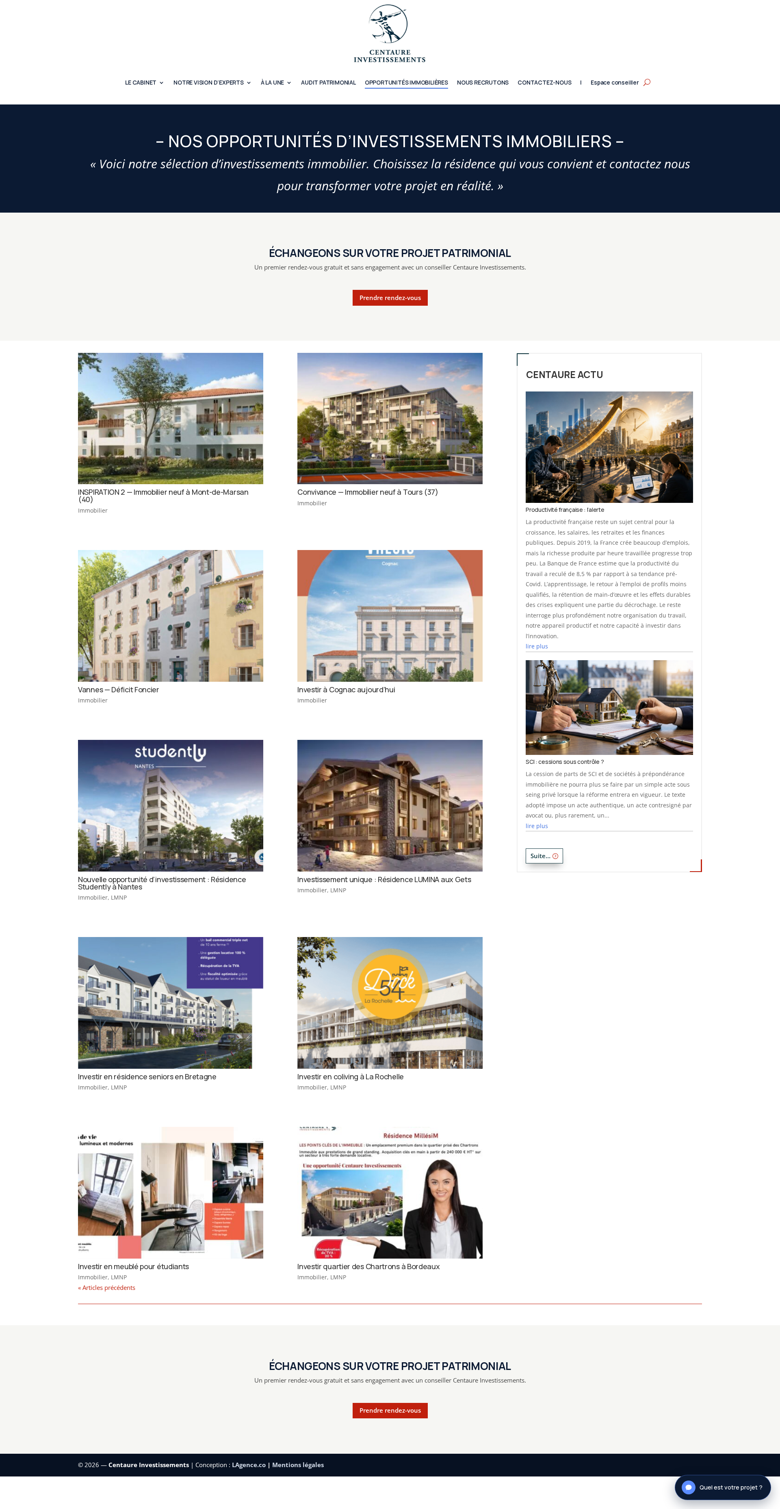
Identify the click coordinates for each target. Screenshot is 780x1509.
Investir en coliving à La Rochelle (350, 1076)
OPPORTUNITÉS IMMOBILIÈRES (406, 83)
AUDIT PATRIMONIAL (328, 83)
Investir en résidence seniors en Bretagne (147, 1076)
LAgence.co (249, 1465)
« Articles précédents (106, 1287)
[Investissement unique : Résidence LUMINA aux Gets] (390, 806)
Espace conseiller (615, 83)
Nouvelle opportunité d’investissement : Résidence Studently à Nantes (162, 882)
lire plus (537, 646)
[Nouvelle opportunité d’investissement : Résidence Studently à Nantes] (170, 806)
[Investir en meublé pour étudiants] (170, 1193)
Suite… (540, 856)
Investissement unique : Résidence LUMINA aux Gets (384, 879)
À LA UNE (272, 83)
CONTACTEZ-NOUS (544, 83)
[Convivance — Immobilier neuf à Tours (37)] (390, 419)
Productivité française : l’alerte (565, 509)
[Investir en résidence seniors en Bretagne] (170, 1003)
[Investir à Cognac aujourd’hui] (390, 616)
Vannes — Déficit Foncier (118, 689)
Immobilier (93, 510)
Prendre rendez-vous (390, 298)
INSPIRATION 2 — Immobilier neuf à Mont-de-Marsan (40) (163, 495)
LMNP (119, 897)
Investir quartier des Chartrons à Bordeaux (368, 1266)
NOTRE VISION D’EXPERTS (208, 83)
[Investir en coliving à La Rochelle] (390, 1003)
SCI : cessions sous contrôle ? (565, 761)
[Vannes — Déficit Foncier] (170, 616)
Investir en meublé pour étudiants (133, 1266)
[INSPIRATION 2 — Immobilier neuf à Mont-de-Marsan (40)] (170, 419)
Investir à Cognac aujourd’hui (346, 689)
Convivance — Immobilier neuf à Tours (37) (367, 492)
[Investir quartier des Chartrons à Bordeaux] (390, 1193)
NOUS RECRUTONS (483, 83)
